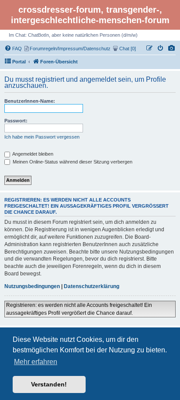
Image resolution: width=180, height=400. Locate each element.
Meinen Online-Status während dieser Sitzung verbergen (71, 161)
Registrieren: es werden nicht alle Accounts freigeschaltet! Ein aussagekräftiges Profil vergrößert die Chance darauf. (79, 309)
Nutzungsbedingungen (32, 286)
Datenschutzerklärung (91, 286)
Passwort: (16, 120)
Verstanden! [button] (49, 384)
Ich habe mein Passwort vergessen (42, 136)
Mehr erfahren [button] (35, 361)
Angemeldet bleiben (32, 154)
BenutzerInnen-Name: (29, 101)
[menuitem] (172, 48)
